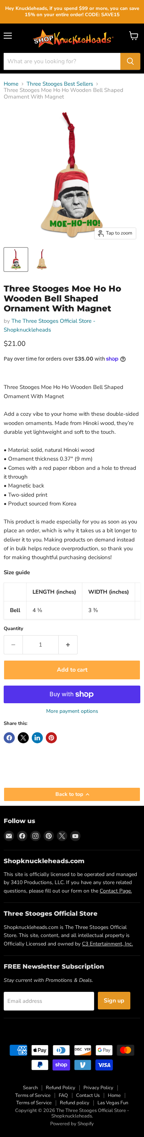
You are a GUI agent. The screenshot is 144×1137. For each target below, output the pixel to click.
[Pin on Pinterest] (51, 737)
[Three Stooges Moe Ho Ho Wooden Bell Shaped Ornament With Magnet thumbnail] (16, 259)
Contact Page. (116, 890)
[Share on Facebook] (9, 737)
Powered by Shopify (72, 1123)
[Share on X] (23, 737)
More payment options (72, 711)
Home (11, 84)
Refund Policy (60, 1087)
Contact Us (88, 1095)
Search (30, 1087)
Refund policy (74, 1103)
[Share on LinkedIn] (37, 737)
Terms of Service (33, 1095)
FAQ (63, 1095)
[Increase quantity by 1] (68, 644)
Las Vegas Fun (112, 1103)
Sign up (114, 1001)
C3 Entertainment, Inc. (107, 943)
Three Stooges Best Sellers (60, 84)
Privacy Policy (98, 1087)
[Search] (130, 61)
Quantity (13, 629)
